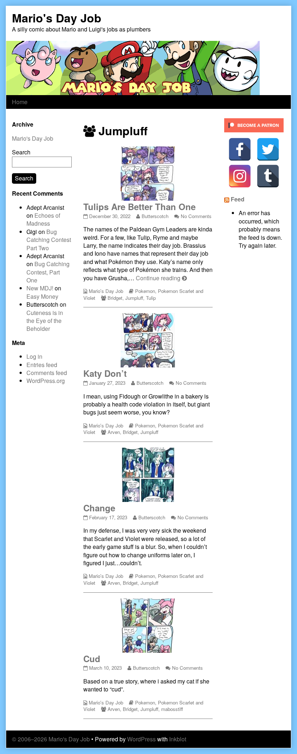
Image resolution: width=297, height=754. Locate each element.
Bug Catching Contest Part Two (48, 239)
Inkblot (177, 739)
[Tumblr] (268, 176)
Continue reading (161, 278)
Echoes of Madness (43, 219)
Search (21, 152)
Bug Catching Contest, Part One (48, 272)
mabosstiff (172, 709)
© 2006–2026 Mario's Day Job (51, 739)
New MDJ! (39, 288)
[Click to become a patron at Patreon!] (254, 124)
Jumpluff (134, 297)
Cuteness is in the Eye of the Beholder (44, 320)
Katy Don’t (105, 373)
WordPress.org (45, 380)
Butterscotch (154, 216)
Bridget (115, 297)
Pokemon (145, 290)
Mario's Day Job (106, 290)
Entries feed (41, 365)
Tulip (151, 297)
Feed (237, 199)
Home (20, 102)
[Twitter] (268, 149)
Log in (34, 356)
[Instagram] (239, 176)
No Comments (196, 216)
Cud (91, 658)
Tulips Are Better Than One (139, 206)
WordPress (141, 739)
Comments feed (46, 373)
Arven (114, 432)
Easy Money (42, 296)
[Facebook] (239, 149)
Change (99, 508)
